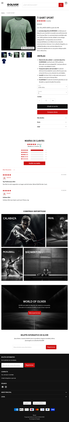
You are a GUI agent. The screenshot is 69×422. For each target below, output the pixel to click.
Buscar (34, 415)
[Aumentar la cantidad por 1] (53, 100)
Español (26, 403)
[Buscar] (61, 5)
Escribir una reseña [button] (34, 163)
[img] (7, 175)
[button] (41, 21)
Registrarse (51, 347)
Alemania (38, 403)
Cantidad (39, 96)
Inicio (2, 13)
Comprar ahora (52, 112)
